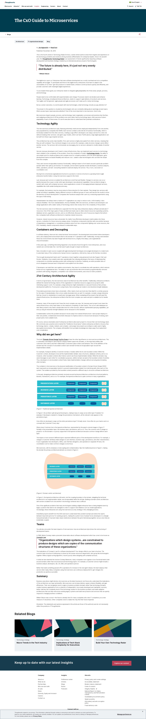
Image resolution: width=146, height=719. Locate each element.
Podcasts (64, 689)
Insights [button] (36, 6)
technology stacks (93, 153)
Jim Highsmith (43, 47)
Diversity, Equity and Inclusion (47, 693)
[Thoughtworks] (10, 1)
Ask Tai (139, 6)
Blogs (63, 684)
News (40, 691)
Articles (63, 682)
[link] (121, 663)
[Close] (142, 711)
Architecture (20, 41)
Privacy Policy (37, 716)
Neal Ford (54, 47)
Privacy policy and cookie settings (95, 679)
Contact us (41, 698)
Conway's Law (41, 537)
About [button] (59, 6)
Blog (48, 41)
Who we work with (44, 686)
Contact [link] (65, 6)
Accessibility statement (92, 682)
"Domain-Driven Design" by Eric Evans (55, 339)
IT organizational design (35, 41)
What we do (41, 682)
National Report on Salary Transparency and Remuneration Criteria (95, 692)
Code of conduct (90, 686)
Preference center (67, 679)
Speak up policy (90, 699)
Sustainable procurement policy (95, 697)
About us (41, 679)
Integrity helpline (90, 689)
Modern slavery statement (93, 684)
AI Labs (40, 689)
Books (63, 686)
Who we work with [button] (27, 6)
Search (131, 6)
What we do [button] (8, 6)
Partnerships (42, 684)
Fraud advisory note (91, 705)
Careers (40, 696)
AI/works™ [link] (17, 6)
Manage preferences (124, 714)
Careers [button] (52, 6)
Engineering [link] (44, 6)
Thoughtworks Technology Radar (53, 59)
